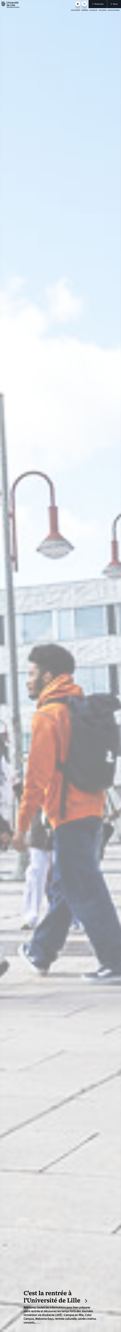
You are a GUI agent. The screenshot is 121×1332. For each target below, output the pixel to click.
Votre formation (75, 10)
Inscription (94, 10)
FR (85, 4)
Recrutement (102, 10)
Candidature (84, 10)
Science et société (114, 10)
